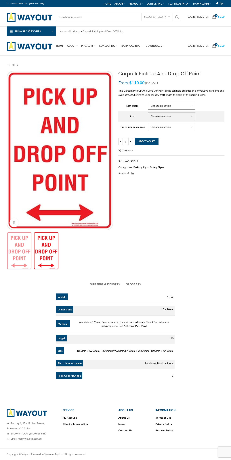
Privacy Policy (163, 424)
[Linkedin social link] (221, 3)
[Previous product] (9, 65)
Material (131, 105)
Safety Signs (157, 167)
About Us (124, 417)
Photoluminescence (132, 126)
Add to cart (146, 141)
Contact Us (125, 430)
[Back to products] (13, 65)
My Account (69, 417)
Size (131, 116)
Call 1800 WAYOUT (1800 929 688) (26, 3)
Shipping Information (75, 424)
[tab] (105, 282)
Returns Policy (164, 430)
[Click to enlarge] (14, 222)
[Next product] (18, 65)
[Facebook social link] (217, 3)
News (121, 424)
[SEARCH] (177, 17)
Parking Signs (141, 167)
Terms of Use (163, 417)
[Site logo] (29, 16)
